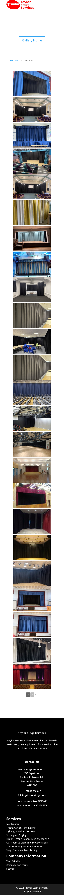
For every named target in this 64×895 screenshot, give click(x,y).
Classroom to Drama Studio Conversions (27, 842)
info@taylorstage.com (33, 795)
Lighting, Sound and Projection (21, 831)
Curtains (14, 60)
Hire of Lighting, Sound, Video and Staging (27, 838)
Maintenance (12, 823)
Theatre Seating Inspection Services (24, 846)
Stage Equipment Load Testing (21, 850)
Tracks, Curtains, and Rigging (20, 827)
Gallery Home (32, 40)
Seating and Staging (16, 835)
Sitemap (10, 868)
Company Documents (17, 864)
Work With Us (13, 861)
